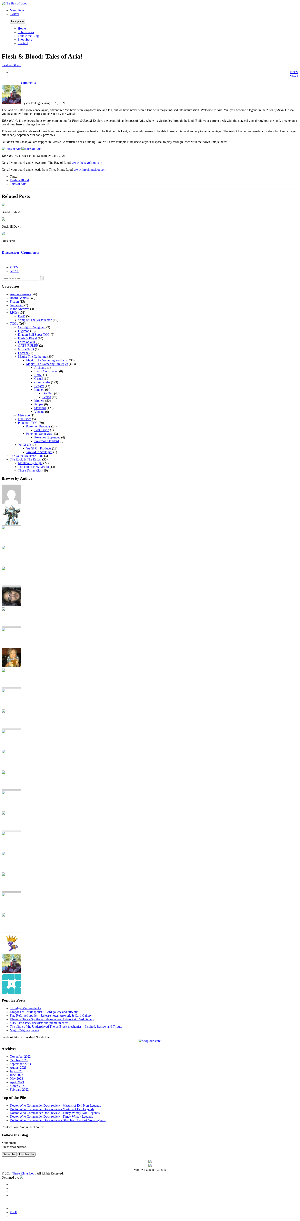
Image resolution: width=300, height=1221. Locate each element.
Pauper (38, 404)
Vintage (39, 411)
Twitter (14, 14)
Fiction (14, 301)
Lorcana (23, 353)
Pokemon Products (38, 426)
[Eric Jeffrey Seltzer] (11, 605)
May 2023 (16, 1078)
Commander (42, 382)
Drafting (47, 393)
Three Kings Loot (23, 1173)
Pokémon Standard (46, 441)
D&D (21, 316)
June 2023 (16, 1075)
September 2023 (20, 1064)
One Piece (24, 419)
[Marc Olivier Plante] (11, 768)
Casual (38, 378)
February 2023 (19, 1089)
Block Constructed (46, 371)
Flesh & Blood (11, 65)
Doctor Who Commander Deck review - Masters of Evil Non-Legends (55, 1105)
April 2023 (17, 1082)
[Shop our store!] (150, 1041)
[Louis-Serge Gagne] (11, 747)
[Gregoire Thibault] (11, 666)
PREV (294, 72)
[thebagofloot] (11, 931)
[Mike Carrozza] (11, 788)
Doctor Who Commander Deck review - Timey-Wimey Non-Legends (55, 1113)
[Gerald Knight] (11, 646)
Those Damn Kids (30, 470)
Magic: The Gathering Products (46, 360)
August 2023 (18, 1067)
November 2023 (20, 1056)
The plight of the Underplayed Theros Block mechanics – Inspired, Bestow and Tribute (66, 1026)
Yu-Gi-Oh (24, 444)
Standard (40, 408)
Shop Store (25, 39)
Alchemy (40, 367)
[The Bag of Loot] (11, 890)
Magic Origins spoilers (24, 1030)
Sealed (46, 397)
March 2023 (18, 1086)
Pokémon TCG (28, 422)
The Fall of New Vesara (33, 466)
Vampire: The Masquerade (35, 320)
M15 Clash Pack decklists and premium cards (39, 1023)
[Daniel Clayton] (11, 564)
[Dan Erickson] (11, 544)
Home (22, 28)
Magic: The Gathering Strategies (47, 364)
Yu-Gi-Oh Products (38, 448)
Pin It (13, 1212)
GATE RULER (28, 345)
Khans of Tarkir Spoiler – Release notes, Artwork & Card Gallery (52, 1019)
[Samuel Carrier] (11, 870)
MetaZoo (24, 415)
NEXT (293, 75)
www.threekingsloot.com (90, 169)
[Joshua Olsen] (11, 707)
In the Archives (19, 309)
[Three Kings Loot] (11, 951)
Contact (23, 43)
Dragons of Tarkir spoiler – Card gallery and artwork (44, 1012)
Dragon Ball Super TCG (34, 334)
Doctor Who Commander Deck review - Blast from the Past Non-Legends (58, 1120)
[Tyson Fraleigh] (11, 972)
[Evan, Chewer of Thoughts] (11, 625)
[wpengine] (11, 992)
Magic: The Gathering (32, 356)
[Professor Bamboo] (11, 829)
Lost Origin (41, 430)
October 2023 (19, 1060)
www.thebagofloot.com (87, 162)
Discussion (20, 252)
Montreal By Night (30, 463)
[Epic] (11, 584)
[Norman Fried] (11, 809)
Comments (28, 82)
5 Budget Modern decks (25, 1008)
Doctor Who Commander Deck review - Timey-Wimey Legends (51, 1116)
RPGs (14, 312)
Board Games (19, 298)
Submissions (26, 32)
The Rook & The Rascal (25, 459)
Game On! (16, 305)
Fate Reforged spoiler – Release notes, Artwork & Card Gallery (51, 1015)
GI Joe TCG (26, 349)
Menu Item (17, 10)
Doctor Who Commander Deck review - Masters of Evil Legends (52, 1109)
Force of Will (26, 342)
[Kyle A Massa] (11, 727)
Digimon (23, 331)
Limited (39, 389)
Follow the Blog (28, 36)
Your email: (9, 1143)
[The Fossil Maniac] (11, 911)
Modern (39, 400)
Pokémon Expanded (47, 437)
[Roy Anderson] (11, 849)
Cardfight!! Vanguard (32, 327)
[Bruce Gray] (11, 523)
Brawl (38, 375)
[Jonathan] (11, 686)
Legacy (39, 386)
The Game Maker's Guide (26, 455)
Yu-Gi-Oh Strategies (39, 452)
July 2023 (16, 1071)
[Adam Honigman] (11, 503)
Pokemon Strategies (39, 433)
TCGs (14, 323)
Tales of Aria (18, 184)
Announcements (20, 294)
